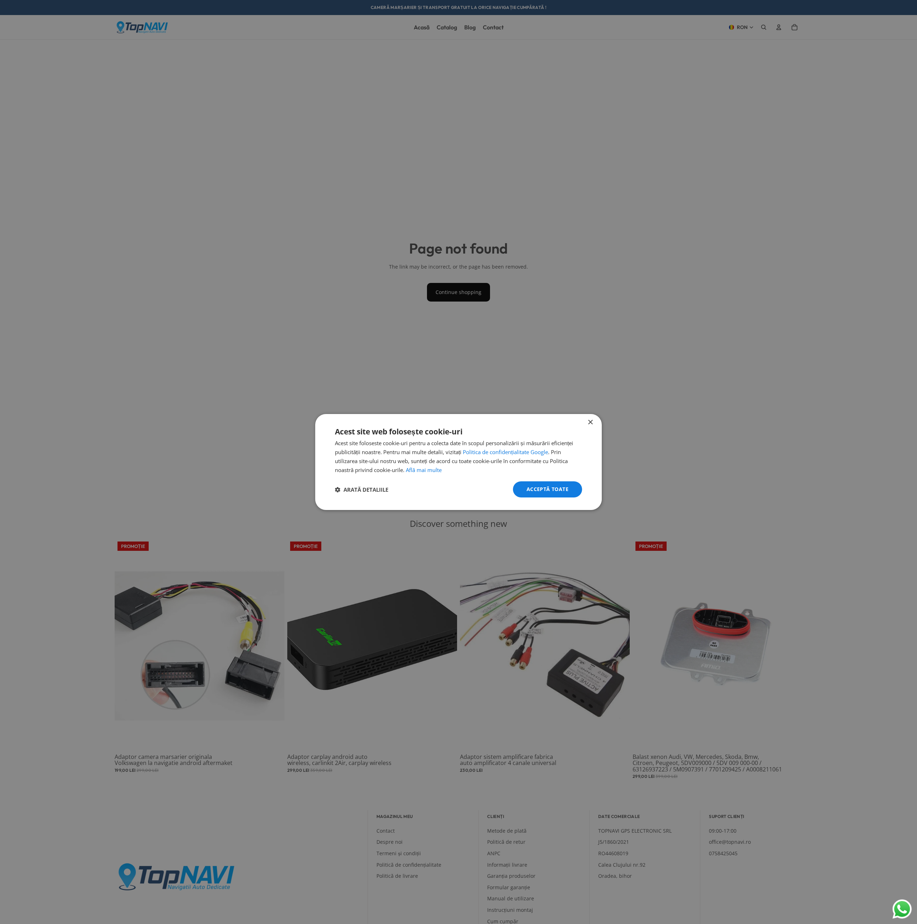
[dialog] (458, 462)
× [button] (590, 422)
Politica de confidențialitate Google (505, 452)
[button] (361, 490)
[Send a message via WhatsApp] (902, 909)
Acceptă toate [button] (547, 489)
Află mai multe (424, 469)
